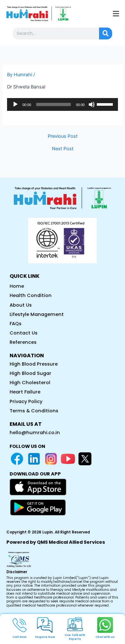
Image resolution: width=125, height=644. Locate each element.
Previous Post (63, 136)
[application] (62, 104)
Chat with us (105, 637)
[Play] (15, 104)
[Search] (105, 33)
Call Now (19, 637)
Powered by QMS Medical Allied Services (55, 542)
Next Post (62, 148)
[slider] (106, 104)
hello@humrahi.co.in (35, 432)
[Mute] (91, 104)
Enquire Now (45, 637)
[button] (116, 14)
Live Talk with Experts (75, 636)
